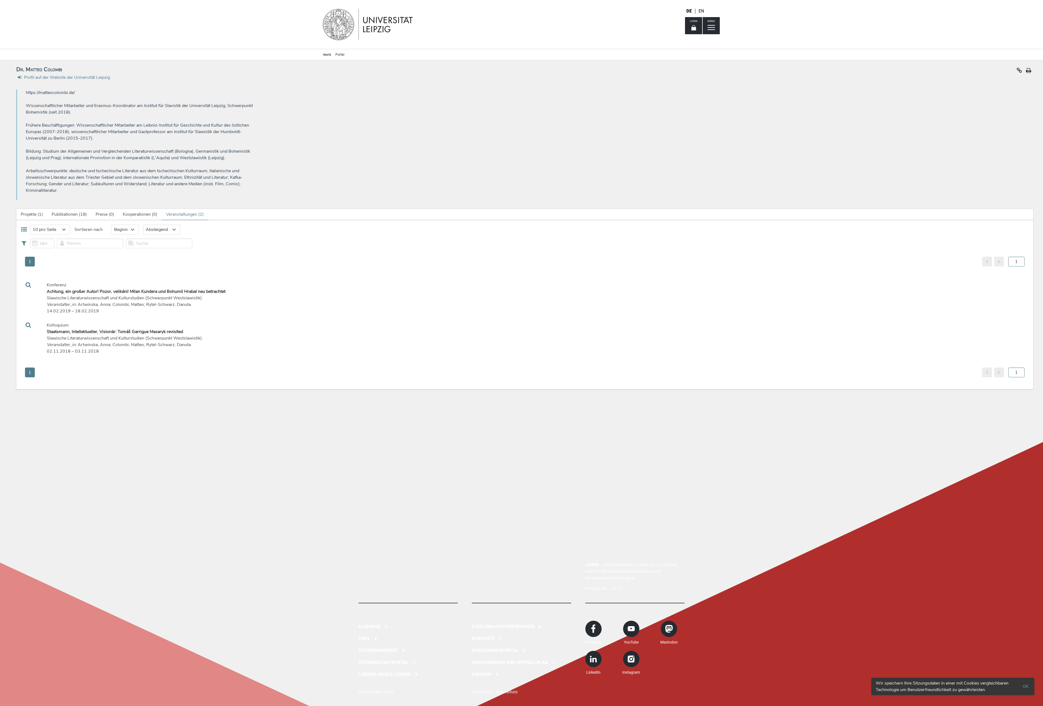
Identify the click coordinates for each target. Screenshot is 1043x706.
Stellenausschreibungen (503, 626)
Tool (364, 638)
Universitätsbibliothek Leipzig (609, 578)
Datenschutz (507, 692)
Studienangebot (378, 650)
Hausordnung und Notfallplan (510, 662)
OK (1026, 686)
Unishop (482, 674)
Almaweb (370, 626)
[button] (1019, 72)
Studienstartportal (384, 662)
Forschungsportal (495, 650)
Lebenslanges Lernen (385, 674)
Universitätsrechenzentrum (631, 571)
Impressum (481, 692)
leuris (327, 55)
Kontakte (483, 638)
